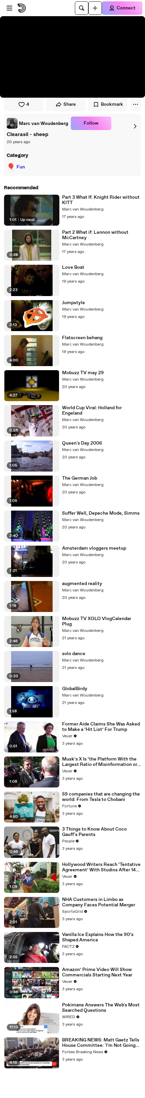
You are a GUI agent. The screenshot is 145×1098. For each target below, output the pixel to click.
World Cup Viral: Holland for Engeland (92, 410)
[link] (37, 123)
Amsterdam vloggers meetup (94, 548)
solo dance (73, 653)
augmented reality (82, 583)
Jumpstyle (73, 302)
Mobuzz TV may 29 (83, 373)
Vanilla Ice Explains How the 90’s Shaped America (98, 937)
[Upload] (95, 8)
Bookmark (112, 104)
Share (69, 104)
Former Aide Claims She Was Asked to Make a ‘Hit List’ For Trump (101, 726)
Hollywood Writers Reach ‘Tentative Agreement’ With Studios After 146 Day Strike (101, 867)
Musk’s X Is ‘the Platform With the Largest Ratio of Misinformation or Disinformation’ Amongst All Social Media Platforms (100, 761)
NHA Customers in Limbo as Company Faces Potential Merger (98, 902)
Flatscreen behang (82, 338)
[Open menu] (9, 8)
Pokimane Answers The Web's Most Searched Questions (101, 1007)
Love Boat (73, 267)
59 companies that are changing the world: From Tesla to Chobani (101, 797)
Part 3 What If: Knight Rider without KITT (101, 200)
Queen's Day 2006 (82, 443)
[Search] (81, 8)
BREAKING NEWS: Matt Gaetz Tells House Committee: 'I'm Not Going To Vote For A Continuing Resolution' (100, 1042)
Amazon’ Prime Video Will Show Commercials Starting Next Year (97, 972)
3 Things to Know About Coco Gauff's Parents (94, 832)
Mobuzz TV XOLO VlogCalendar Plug (96, 621)
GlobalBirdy (74, 688)
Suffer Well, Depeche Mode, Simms (101, 513)
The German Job (79, 478)
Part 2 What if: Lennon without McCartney (95, 235)
